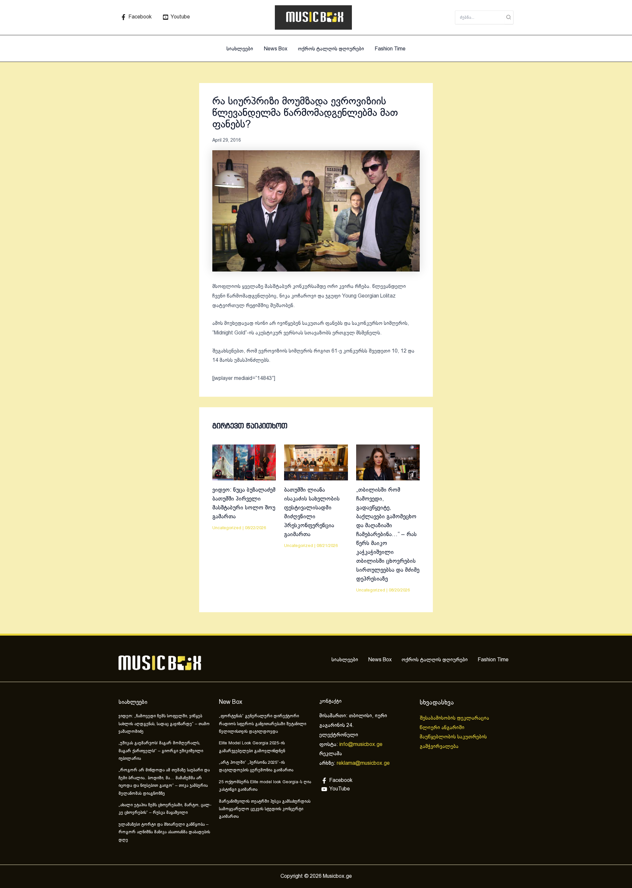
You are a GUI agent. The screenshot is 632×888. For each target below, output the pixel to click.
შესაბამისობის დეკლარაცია (455, 718)
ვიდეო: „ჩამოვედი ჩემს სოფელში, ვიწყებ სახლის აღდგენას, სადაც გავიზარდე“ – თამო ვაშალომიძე (164, 724)
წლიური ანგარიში (443, 727)
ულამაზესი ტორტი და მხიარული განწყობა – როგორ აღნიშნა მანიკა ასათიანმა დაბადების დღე (164, 832)
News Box (275, 48)
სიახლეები (239, 48)
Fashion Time (390, 48)
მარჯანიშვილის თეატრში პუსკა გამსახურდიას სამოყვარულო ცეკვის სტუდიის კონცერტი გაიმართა (264, 809)
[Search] (509, 17)
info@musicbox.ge (360, 744)
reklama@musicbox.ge (363, 763)
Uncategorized (226, 528)
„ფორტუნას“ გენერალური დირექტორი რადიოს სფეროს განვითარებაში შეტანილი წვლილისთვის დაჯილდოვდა (262, 724)
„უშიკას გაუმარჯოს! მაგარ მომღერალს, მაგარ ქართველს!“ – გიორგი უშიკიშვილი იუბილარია (160, 751)
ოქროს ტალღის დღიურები (331, 48)
